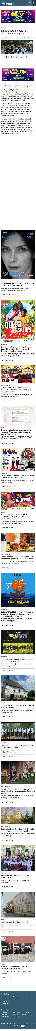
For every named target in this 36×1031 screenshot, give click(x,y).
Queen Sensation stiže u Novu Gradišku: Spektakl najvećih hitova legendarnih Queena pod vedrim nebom (16, 349)
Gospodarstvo (16, 1012)
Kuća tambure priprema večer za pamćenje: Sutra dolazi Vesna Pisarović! (18, 284)
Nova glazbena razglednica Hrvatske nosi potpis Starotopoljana (17, 746)
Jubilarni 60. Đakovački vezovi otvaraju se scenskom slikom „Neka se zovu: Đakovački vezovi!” (18, 791)
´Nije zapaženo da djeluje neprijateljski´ (16, 922)
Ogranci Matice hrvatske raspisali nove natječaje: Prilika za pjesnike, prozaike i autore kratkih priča (16, 432)
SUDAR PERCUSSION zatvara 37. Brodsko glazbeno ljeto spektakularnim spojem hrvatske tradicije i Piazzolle (17, 614)
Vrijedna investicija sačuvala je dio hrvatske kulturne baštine (17, 706)
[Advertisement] (18, 158)
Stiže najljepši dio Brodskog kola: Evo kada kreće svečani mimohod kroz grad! (17, 830)
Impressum (4, 997)
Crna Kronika (24, 1014)
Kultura (4, 1014)
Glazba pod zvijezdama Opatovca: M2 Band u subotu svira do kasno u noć (17, 477)
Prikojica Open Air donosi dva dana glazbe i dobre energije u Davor (17, 660)
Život (13, 1014)
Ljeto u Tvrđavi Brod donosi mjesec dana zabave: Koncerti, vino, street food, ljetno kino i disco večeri (16, 390)
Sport (27, 1012)
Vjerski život (6, 1016)
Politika (4, 1012)
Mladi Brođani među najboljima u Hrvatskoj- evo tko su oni (14, 968)
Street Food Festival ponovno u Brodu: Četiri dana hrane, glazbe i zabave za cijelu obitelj (18, 558)
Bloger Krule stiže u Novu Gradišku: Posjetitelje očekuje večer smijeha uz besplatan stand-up (15, 516)
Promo (17, 1016)
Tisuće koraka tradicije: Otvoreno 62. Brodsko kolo (15, 876)
